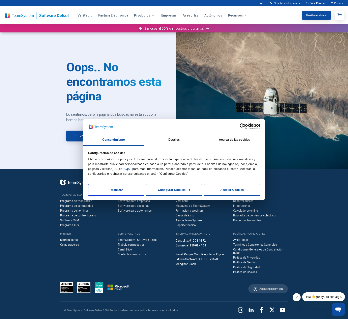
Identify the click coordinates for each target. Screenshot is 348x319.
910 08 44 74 (198, 245)
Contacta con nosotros (132, 254)
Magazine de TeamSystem (193, 205)
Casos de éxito (185, 215)
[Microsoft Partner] (118, 287)
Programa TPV (69, 225)
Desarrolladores (243, 201)
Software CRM (69, 220)
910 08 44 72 (197, 240)
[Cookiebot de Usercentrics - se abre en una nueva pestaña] (242, 126)
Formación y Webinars (190, 210)
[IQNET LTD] (98, 287)
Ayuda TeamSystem (189, 220)
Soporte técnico (186, 225)
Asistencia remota (271, 288)
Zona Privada (317, 3)
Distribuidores (69, 239)
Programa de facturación (76, 201)
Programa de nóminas (74, 210)
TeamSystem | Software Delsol (137, 239)
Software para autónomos (135, 210)
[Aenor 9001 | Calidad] (83, 287)
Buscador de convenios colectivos (254, 215)
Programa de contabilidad (76, 205)
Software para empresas (134, 201)
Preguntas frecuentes (247, 220)
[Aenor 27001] (67, 287)
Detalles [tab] (174, 139)
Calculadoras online (245, 210)
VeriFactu (182, 201)
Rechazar (116, 189)
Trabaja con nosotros (131, 244)
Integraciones (242, 205)
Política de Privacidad (246, 257)
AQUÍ (127, 168)
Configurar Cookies (171, 189)
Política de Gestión (245, 262)
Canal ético (125, 249)
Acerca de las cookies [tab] (234, 139)
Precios (338, 3)
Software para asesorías (133, 205)
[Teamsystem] (75, 182)
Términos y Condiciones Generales (255, 244)
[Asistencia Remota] (261, 3)
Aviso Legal (240, 239)
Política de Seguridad (246, 267)
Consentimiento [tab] (113, 139)
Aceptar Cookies (232, 189)
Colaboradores (69, 244)
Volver (84, 136)
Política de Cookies (245, 272)
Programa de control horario (78, 215)
